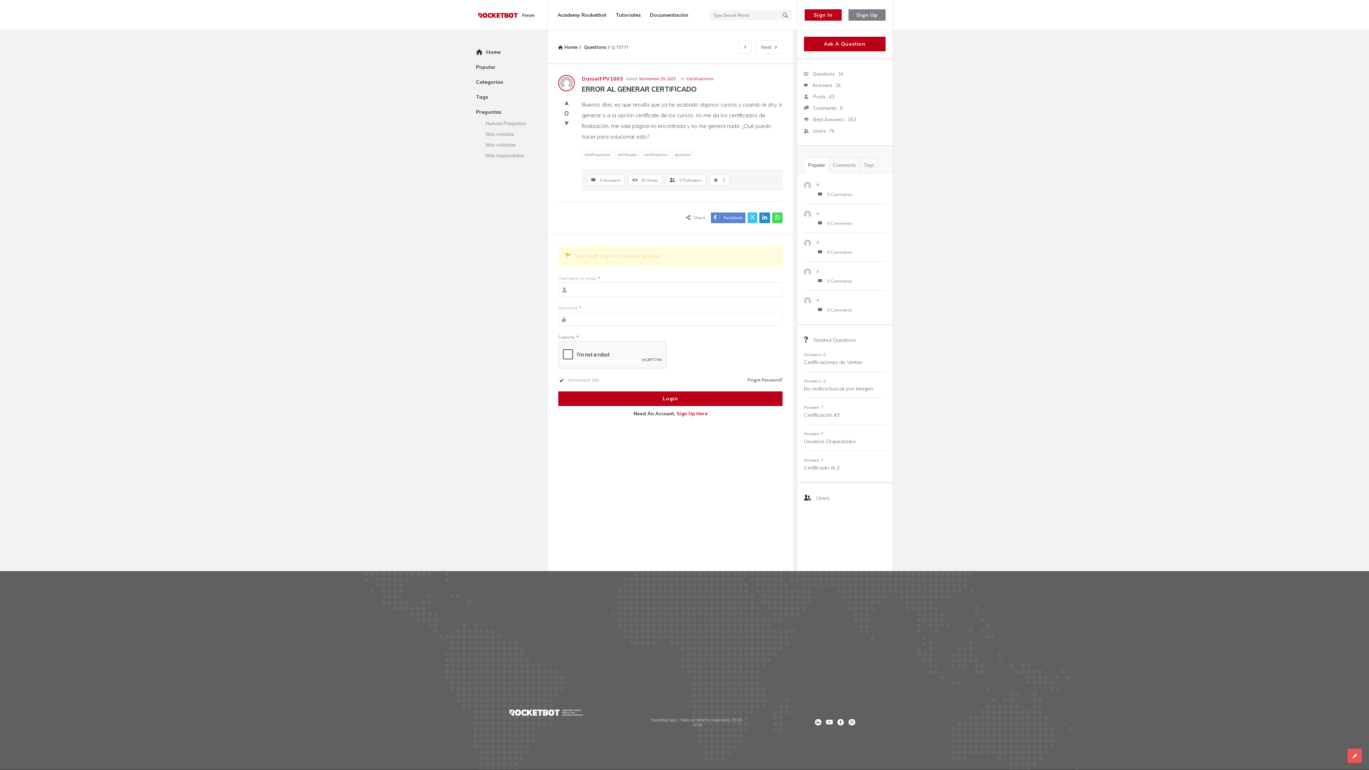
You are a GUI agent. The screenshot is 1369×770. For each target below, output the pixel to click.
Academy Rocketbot (582, 15)
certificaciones (597, 154)
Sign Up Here (692, 413)
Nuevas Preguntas (506, 123)
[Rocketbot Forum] (512, 15)
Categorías (489, 82)
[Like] (566, 102)
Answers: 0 (815, 354)
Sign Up (867, 15)
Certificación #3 (822, 415)
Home (493, 52)
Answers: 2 (815, 381)
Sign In (823, 15)
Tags (869, 165)
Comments (844, 165)
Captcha (568, 337)
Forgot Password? (765, 380)
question (683, 154)
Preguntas (488, 112)
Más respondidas (505, 155)
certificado (627, 154)
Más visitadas (501, 145)
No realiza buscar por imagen (838, 388)
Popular (816, 165)
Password (569, 308)
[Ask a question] (1355, 756)
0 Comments (839, 194)
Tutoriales (628, 15)
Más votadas (500, 134)
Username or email (579, 278)
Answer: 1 (814, 407)
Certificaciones (700, 78)
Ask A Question (845, 44)
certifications (655, 154)
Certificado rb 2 (822, 467)
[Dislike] (566, 123)
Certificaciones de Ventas (833, 362)
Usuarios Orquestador (830, 441)
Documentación (669, 15)
